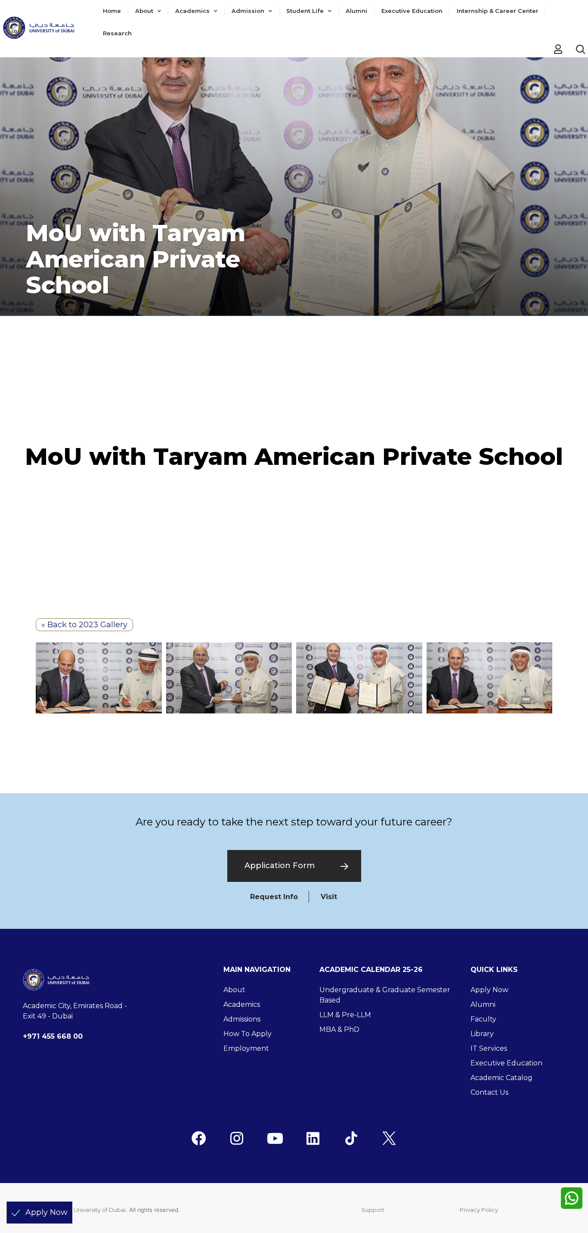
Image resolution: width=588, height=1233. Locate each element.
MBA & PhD (339, 1029)
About (144, 10)
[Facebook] (199, 1138)
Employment (246, 1048)
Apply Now (489, 990)
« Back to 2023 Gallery (84, 624)
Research (117, 33)
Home (112, 10)
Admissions (241, 1019)
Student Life (305, 10)
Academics (192, 10)
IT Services (488, 1048)
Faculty (483, 1019)
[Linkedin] (313, 1138)
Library (482, 1034)
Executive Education (412, 10)
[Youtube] (275, 1138)
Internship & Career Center (497, 10)
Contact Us (489, 1092)
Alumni (356, 10)
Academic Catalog (501, 1078)
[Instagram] (237, 1138)
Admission (248, 10)
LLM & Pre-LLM (345, 1015)
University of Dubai (100, 1209)
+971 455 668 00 (53, 1036)
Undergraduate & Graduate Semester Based (384, 995)
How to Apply (247, 1034)
